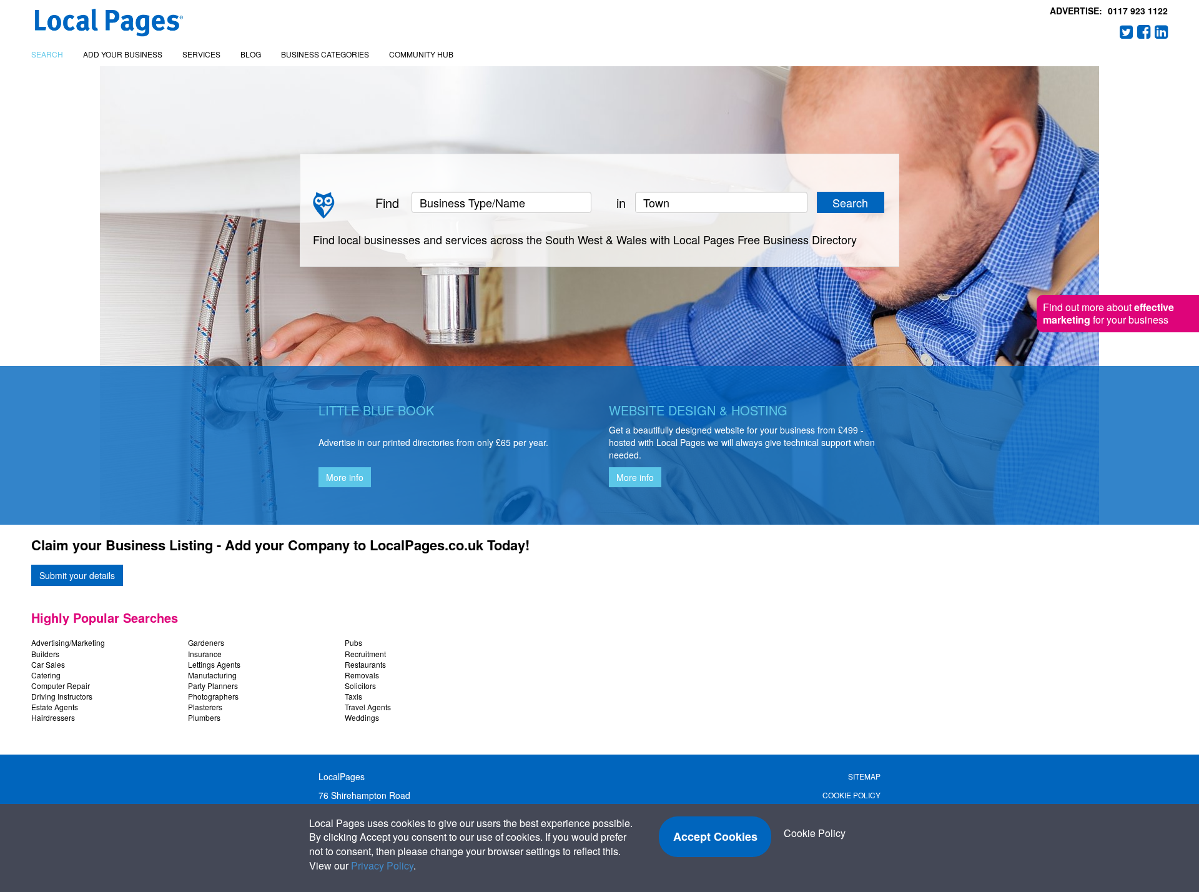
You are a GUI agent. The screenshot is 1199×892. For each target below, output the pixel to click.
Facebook (1144, 31)
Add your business (122, 54)
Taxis (353, 696)
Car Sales (48, 664)
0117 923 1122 (1138, 10)
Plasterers (205, 706)
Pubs (353, 642)
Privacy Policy (382, 865)
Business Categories (325, 54)
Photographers (213, 696)
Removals (362, 675)
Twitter (1126, 31)
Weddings (362, 717)
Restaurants (365, 664)
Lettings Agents (214, 664)
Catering (46, 675)
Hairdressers (53, 717)
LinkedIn (1161, 31)
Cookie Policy (851, 795)
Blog (250, 54)
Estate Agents (54, 706)
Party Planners (213, 685)
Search (47, 54)
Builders (45, 653)
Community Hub (421, 54)
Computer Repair (60, 685)
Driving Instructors (61, 696)
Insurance (205, 653)
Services (201, 54)
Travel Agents (368, 706)
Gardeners (206, 642)
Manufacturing (212, 675)
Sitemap (864, 776)
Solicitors (360, 685)
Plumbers (204, 717)
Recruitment (365, 653)
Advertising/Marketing (68, 642)
